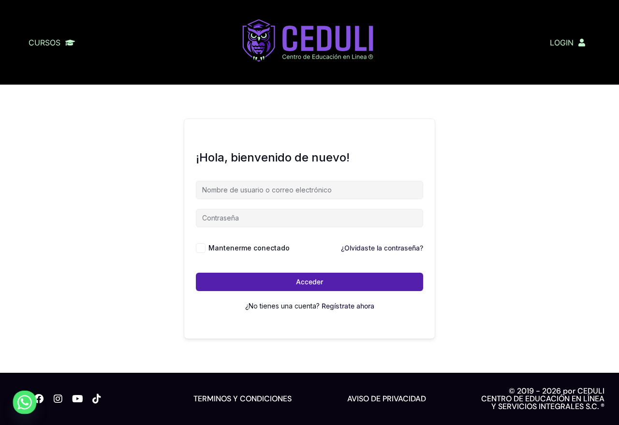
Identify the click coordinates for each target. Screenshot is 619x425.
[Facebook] (39, 399)
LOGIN (562, 42)
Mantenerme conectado (249, 248)
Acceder (309, 282)
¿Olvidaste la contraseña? (382, 248)
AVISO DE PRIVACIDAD (386, 399)
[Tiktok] (97, 399)
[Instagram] (58, 399)
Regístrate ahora (348, 306)
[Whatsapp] (24, 402)
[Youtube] (77, 399)
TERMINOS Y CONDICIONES (242, 399)
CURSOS (44, 42)
